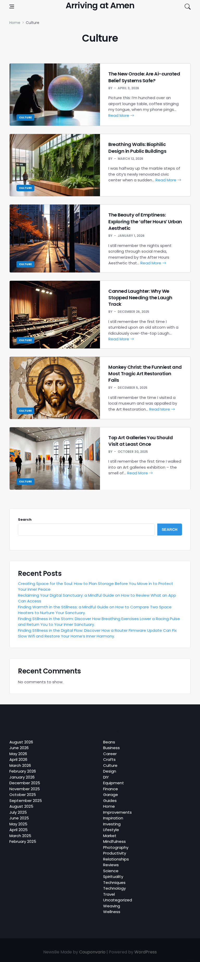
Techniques (114, 882)
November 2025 (24, 789)
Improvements (117, 812)
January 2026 (22, 777)
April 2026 (18, 759)
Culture (25, 117)
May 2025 (18, 824)
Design (109, 771)
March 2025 (20, 835)
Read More (119, 115)
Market (109, 835)
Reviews (111, 865)
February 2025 (22, 841)
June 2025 (19, 818)
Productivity (114, 853)
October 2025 (22, 794)
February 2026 (22, 771)
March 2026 (20, 765)
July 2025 (18, 812)
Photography (115, 847)
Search (25, 519)
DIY (106, 777)
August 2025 (21, 806)
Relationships (116, 859)
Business (111, 747)
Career (110, 753)
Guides (110, 800)
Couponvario (92, 952)
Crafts (109, 759)
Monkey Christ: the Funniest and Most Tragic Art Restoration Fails (145, 373)
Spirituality (113, 876)
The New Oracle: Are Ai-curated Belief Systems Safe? (144, 77)
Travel (109, 894)
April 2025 (18, 829)
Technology (114, 888)
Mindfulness (114, 841)
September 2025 (25, 800)
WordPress (145, 952)
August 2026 (21, 742)
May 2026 (18, 753)
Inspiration (113, 818)
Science (110, 871)
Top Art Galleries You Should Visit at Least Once (140, 440)
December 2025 (24, 783)
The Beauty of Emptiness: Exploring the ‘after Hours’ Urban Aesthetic (145, 221)
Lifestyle (111, 829)
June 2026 (19, 747)
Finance (110, 789)
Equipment (113, 783)
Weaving (111, 906)
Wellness (111, 911)
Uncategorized (117, 900)
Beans (109, 742)
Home (109, 806)
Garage (110, 794)
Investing (112, 824)
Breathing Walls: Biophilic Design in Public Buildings (137, 147)
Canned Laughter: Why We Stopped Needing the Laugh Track (140, 297)
